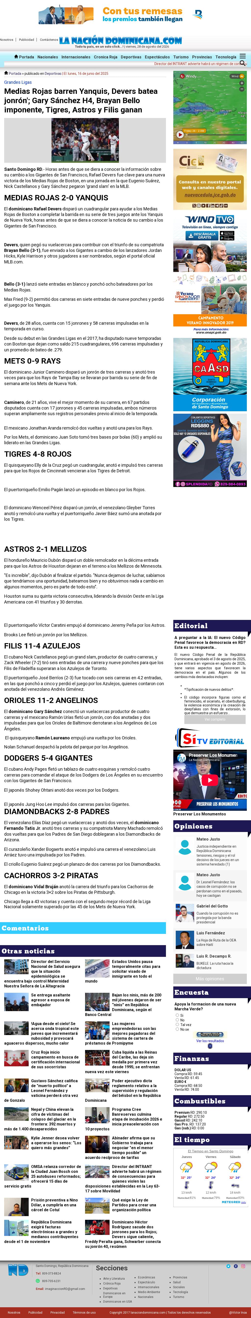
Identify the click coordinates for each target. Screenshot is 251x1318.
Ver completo (215, 719)
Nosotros (14, 1312)
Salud (177, 1282)
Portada (26, 57)
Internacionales (76, 57)
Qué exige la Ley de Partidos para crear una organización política (134, 1205)
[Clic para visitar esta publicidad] (125, 15)
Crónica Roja (112, 1283)
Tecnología (225, 57)
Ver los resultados (210, 1041)
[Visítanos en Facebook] (236, 1266)
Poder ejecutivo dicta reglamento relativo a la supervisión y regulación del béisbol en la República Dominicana (123, 1091)
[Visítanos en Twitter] (228, 1266)
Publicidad (26, 40)
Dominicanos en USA (117, 1301)
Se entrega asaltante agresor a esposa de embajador (50, 1000)
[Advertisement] (210, 522)
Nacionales (48, 57)
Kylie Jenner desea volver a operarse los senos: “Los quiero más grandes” (56, 1143)
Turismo (181, 57)
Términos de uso (84, 1312)
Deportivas (131, 57)
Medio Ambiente (149, 1292)
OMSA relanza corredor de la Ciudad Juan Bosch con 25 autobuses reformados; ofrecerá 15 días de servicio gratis (42, 1176)
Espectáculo (146, 1282)
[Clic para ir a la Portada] (122, 43)
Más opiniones (210, 978)
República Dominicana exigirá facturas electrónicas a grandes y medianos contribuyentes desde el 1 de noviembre (41, 1232)
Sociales (179, 1287)
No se (184, 1029)
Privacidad (57, 1312)
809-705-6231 (51, 1281)
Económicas (146, 1277)
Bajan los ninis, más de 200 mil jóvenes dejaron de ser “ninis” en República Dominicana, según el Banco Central (123, 1005)
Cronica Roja (105, 57)
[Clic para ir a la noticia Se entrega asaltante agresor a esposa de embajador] (16, 1009)
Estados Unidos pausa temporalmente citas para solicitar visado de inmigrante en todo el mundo (122, 971)
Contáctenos (49, 40)
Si (181, 1015)
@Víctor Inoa (238, 1312)
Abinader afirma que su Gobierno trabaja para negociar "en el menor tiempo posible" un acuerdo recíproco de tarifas (120, 1148)
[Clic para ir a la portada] (18, 1270)
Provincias (202, 57)
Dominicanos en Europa (114, 1295)
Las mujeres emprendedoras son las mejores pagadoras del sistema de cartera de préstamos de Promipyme (120, 1033)
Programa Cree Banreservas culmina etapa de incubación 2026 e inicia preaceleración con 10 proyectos (123, 1119)
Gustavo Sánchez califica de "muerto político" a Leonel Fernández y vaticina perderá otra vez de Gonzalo (41, 1091)
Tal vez (185, 1025)
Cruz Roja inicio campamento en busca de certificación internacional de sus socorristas (55, 1059)
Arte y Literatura (114, 1278)
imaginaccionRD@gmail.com (65, 1289)
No (182, 1020)
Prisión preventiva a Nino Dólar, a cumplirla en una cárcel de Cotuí (54, 1205)
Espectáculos (157, 57)
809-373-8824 (51, 1273)
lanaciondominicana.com (148, 1312)
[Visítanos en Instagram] (243, 1266)
